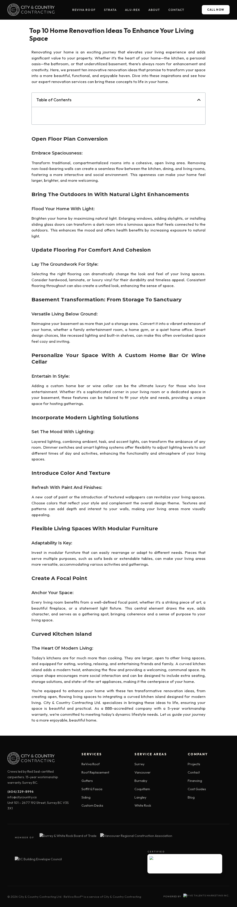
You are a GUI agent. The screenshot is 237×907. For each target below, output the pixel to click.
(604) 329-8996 (20, 792)
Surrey (139, 764)
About (154, 10)
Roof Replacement (95, 772)
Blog (191, 797)
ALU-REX (132, 10)
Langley (140, 797)
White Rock (142, 805)
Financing (195, 781)
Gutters (87, 781)
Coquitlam (142, 789)
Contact (176, 10)
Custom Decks (92, 805)
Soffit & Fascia (91, 789)
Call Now (216, 9)
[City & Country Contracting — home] (31, 10)
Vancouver (142, 772)
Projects (194, 764)
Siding (85, 797)
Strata (110, 10)
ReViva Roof (83, 10)
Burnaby (140, 781)
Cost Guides (197, 789)
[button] (199, 100)
